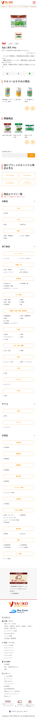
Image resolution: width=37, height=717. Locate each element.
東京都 (6, 628)
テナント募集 (8, 636)
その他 (6, 339)
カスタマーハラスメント (11, 694)
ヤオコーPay (8, 655)
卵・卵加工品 (24, 272)
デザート (23, 269)
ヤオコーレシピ (8, 650)
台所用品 (6, 447)
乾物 (22, 318)
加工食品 (33, 6)
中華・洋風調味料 (25, 315)
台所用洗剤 (7, 547)
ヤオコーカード (8, 648)
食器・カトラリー (9, 515)
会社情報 (7, 661)
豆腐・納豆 (7, 299)
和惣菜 (22, 302)
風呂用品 (6, 481)
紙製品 (6, 533)
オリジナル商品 (8, 645)
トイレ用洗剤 (24, 547)
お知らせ (7, 617)
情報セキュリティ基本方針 (12, 691)
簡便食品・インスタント (11, 323)
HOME (3, 6)
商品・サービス (13, 6)
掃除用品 (6, 458)
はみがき (23, 533)
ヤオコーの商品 (24, 6)
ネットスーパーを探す (10, 631)
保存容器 (6, 522)
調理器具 (23, 515)
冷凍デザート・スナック (11, 288)
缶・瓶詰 (6, 320)
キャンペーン (8, 658)
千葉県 (29, 626)
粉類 (5, 318)
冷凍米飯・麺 (24, 283)
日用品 (5, 435)
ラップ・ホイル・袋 (9, 517)
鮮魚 (5, 224)
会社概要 (6, 664)
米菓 (22, 334)
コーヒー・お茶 (8, 362)
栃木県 (18, 626)
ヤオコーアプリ (8, 653)
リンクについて (8, 683)
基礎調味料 (7, 315)
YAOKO (13, 711)
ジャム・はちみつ (25, 258)
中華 (5, 395)
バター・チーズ (8, 272)
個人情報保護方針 (9, 689)
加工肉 (6, 213)
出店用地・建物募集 (10, 638)
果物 (5, 238)
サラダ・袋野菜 (25, 235)
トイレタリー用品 (9, 492)
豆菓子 (6, 334)
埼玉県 (6, 626)
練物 (22, 299)
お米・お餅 (7, 350)
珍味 (22, 337)
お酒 (5, 373)
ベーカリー (7, 427)
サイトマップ (8, 679)
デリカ (5, 404)
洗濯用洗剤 (7, 545)
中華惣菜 (6, 304)
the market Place (9, 633)
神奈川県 (12, 628)
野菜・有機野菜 (8, 235)
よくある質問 (8, 676)
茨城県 (24, 626)
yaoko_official (23, 711)
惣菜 (5, 416)
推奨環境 (6, 686)
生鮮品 (5, 201)
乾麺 (22, 350)
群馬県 (12, 626)
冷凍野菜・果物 (8, 286)
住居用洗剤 (24, 545)
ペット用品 (7, 558)
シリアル (6, 258)
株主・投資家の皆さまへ (11, 667)
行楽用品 (6, 503)
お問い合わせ (8, 681)
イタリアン (7, 384)
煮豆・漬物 (7, 302)
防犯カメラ (7, 696)
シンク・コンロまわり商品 (11, 520)
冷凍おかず (7, 283)
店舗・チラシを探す (10, 623)
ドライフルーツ (8, 337)
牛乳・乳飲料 (8, 269)
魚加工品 (23, 224)
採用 (5, 669)
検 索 (31, 155)
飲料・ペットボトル (26, 362)
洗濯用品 (6, 470)
